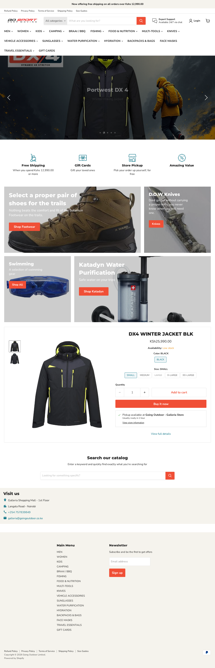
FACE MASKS (168, 41)
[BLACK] (161, 363)
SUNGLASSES (51, 41)
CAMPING (55, 31)
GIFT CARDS (47, 51)
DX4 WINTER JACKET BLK (161, 334)
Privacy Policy (28, 11)
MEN (7, 31)
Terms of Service (46, 11)
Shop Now (107, 106)
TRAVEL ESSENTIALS (18, 51)
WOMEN (23, 31)
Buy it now (161, 404)
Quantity (120, 384)
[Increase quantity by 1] (144, 392)
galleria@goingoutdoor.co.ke (25, 518)
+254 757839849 (19, 512)
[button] (9, 97)
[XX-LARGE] (188, 379)
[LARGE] (158, 379)
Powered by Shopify (14, 658)
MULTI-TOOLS (151, 31)
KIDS (39, 31)
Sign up (117, 573)
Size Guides (81, 11)
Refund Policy (11, 11)
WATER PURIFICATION (82, 41)
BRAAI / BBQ (77, 31)
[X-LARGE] (172, 379)
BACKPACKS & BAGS (141, 41)
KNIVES (172, 31)
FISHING (96, 31)
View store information (133, 423)
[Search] (141, 21)
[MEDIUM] (145, 379)
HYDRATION (112, 41)
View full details (161, 433)
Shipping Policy (65, 11)
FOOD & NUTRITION (122, 31)
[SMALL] (131, 379)
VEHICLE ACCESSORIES (20, 41)
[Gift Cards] (83, 165)
